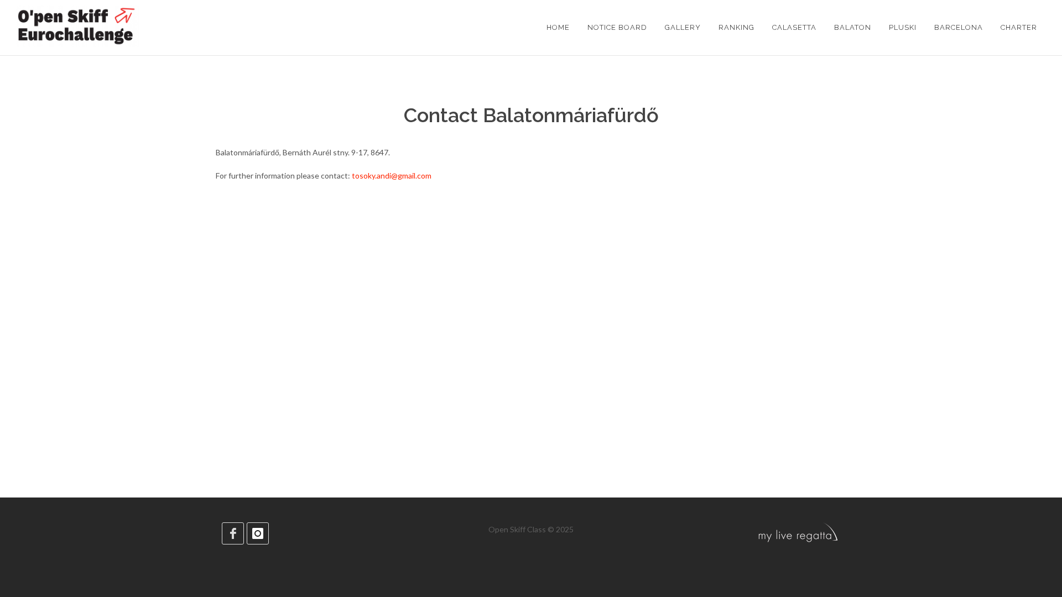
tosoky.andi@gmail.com (391, 175)
